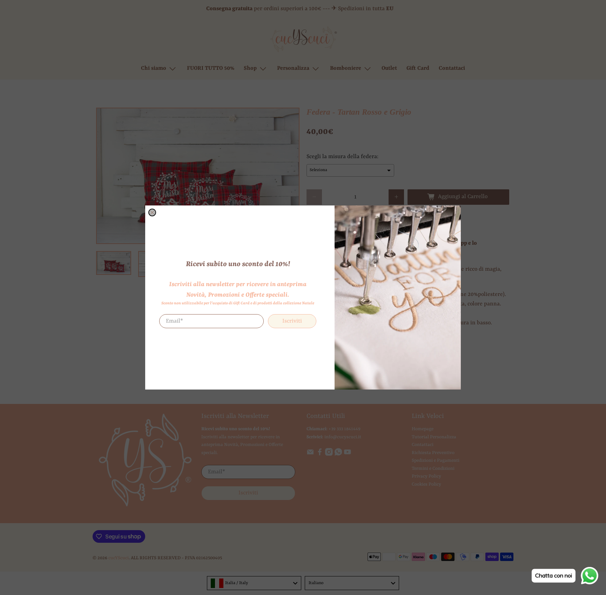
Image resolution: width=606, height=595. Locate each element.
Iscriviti (292, 321)
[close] (152, 212)
